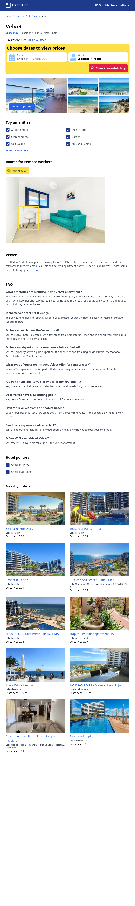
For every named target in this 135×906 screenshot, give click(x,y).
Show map (12, 32)
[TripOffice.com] (17, 5)
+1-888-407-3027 (35, 40)
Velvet (45, 16)
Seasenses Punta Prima (85, 529)
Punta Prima (31, 16)
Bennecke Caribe (17, 580)
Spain (18, 16)
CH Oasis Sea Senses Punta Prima (92, 580)
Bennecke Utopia (81, 736)
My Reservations (117, 5)
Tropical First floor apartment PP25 (93, 634)
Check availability (111, 68)
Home (9, 16)
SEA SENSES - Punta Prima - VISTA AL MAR (33, 634)
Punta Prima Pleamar (20, 685)
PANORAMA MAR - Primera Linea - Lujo (95, 685)
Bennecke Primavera (19, 529)
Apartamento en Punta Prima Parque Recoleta (30, 738)
